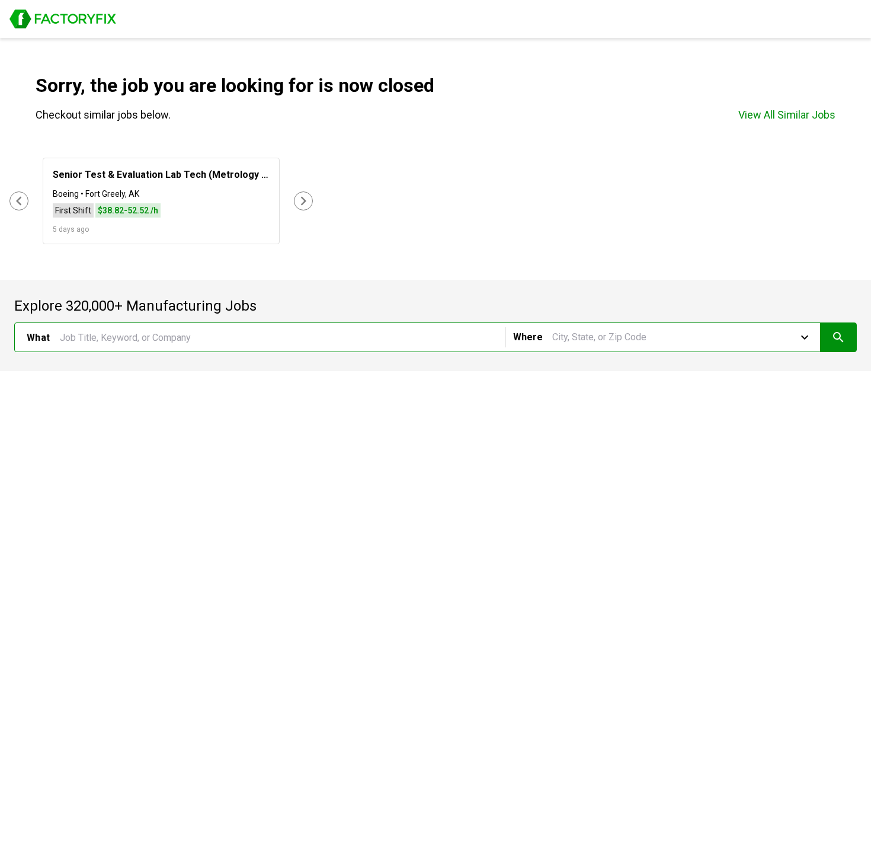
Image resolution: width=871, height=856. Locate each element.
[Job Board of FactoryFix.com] (62, 18)
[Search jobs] (838, 337)
